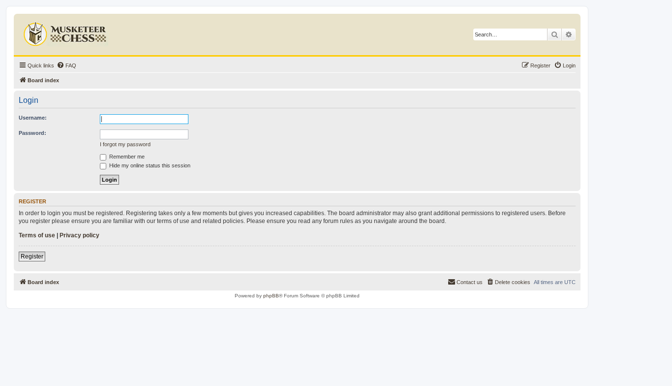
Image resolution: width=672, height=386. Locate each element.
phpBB (271, 295)
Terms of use (37, 235)
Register (32, 256)
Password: (32, 133)
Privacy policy (79, 235)
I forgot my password (125, 144)
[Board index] (66, 32)
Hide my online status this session (149, 165)
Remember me (126, 157)
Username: (33, 118)
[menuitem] (66, 65)
